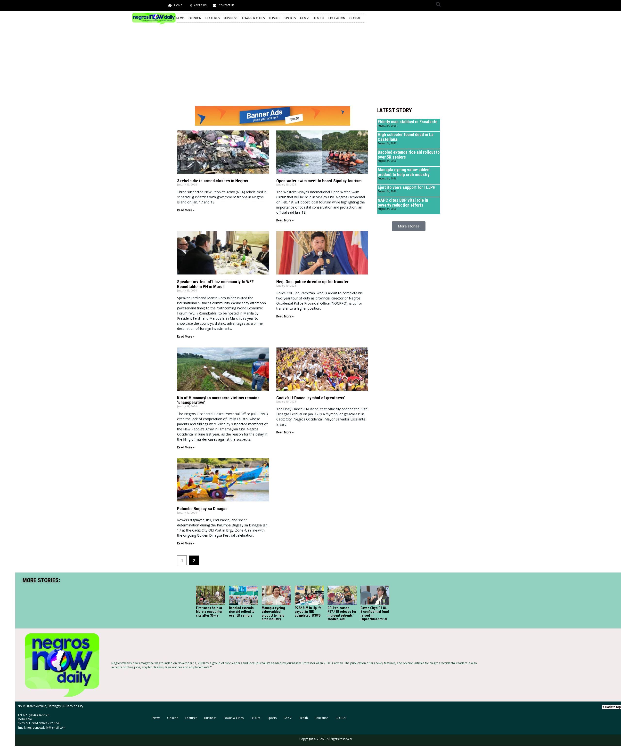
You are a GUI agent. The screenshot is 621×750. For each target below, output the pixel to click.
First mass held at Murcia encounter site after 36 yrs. (209, 611)
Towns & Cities (253, 18)
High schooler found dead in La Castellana (405, 137)
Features (212, 18)
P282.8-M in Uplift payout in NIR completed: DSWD (308, 611)
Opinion (194, 18)
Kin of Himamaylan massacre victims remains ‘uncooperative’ (218, 400)
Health (318, 18)
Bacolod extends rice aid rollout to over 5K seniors (409, 155)
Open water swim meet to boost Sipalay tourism (318, 180)
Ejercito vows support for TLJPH (406, 187)
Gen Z (304, 18)
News (180, 18)
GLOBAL (354, 18)
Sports (290, 18)
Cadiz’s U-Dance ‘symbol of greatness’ (310, 397)
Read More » (185, 210)
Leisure (275, 18)
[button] (438, 4)
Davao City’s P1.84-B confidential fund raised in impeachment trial (374, 613)
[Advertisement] (310, 65)
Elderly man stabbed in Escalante (407, 121)
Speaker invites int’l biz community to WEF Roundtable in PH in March (215, 284)
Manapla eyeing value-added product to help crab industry (404, 172)
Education (336, 18)
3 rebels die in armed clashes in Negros (212, 180)
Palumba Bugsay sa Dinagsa (202, 508)
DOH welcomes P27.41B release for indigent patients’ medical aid (341, 613)
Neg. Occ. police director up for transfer (312, 281)
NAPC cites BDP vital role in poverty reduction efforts (403, 203)
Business (230, 18)
